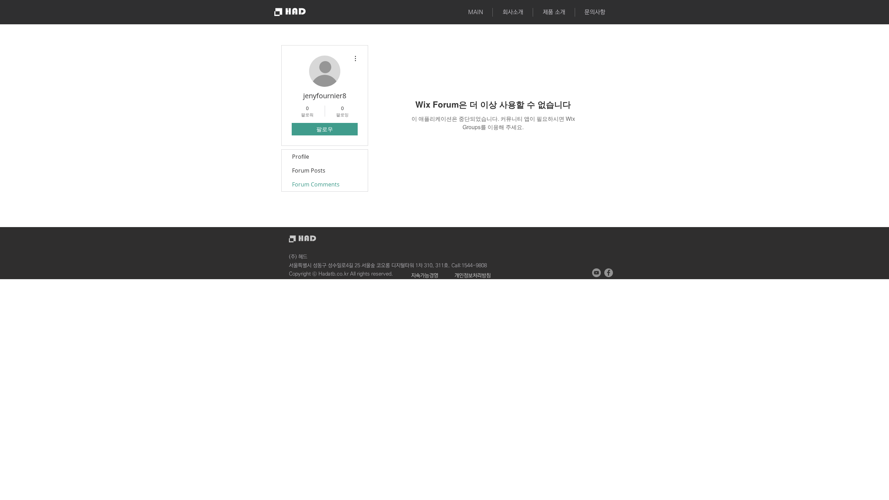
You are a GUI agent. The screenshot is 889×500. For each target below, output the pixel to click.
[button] (554, 12)
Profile (300, 156)
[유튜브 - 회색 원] (596, 272)
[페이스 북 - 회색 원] (608, 272)
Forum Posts (308, 170)
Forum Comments (316, 184)
